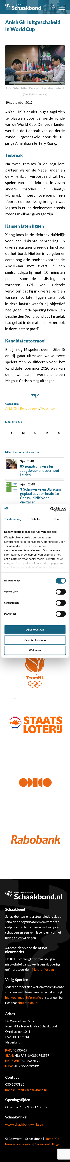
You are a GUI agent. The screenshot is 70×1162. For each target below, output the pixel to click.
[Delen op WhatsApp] (35, 433)
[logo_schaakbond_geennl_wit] (23, 7)
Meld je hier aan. (43, 969)
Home (49, 1139)
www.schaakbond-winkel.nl (24, 1124)
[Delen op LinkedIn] (47, 433)
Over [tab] (57, 519)
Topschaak (47, 408)
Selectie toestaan (35, 639)
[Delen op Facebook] (11, 433)
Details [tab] (35, 519)
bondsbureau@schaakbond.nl (26, 1090)
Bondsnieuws (29, 408)
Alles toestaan (35, 629)
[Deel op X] (23, 433)
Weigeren (35, 650)
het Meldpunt (29, 1003)
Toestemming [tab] (12, 519)
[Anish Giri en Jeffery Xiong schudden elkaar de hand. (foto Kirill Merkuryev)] (35, 65)
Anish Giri (12, 408)
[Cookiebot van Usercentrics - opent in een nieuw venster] (50, 509)
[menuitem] (51, 7)
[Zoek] (51, 7)
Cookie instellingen (48, 1144)
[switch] (61, 592)
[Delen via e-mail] (59, 433)
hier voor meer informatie (23, 997)
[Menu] (60, 7)
